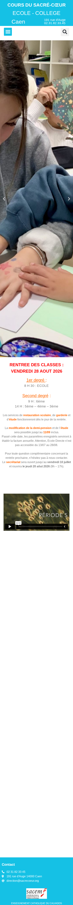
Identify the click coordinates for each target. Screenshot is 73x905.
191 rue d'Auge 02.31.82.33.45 (55, 21)
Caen (18, 21)
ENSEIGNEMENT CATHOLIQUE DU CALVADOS (36, 903)
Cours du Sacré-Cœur (36, 4)
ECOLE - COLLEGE (36, 13)
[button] (8, 32)
